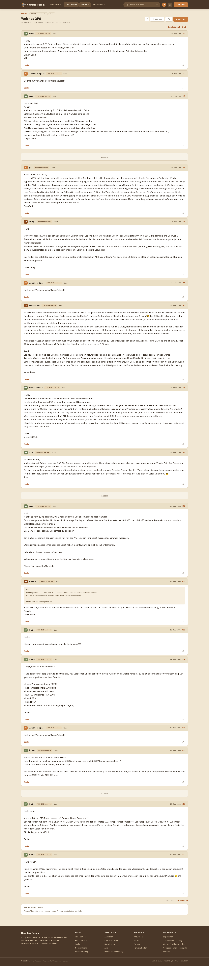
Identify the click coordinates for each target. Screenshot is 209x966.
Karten (136, 940)
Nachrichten (109, 944)
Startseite (54, 4)
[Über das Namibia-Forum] (23, 4)
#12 (183, 630)
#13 (183, 659)
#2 (184, 73)
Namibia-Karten (140, 948)
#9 (184, 452)
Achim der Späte (37, 73)
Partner (137, 944)
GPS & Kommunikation (38, 14)
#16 (183, 804)
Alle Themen (71, 4)
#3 (184, 96)
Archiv (52, 14)
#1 (184, 33)
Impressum (168, 937)
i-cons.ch (65, 961)
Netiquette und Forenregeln (175, 948)
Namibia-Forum (36, 4)
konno (32, 750)
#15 (183, 750)
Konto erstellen (111, 940)
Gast (31, 33)
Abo (106, 948)
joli (30, 167)
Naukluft (33, 581)
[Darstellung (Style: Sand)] (170, 5)
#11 (183, 581)
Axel (31, 452)
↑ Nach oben (182, 900)
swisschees (34, 305)
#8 (184, 387)
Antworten (181, 19)
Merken (157, 19)
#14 (183, 727)
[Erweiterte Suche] (157, 5)
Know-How (98, 4)
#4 (184, 167)
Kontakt (166, 951)
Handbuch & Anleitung (113, 951)
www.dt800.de (36, 388)
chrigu (32, 221)
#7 (184, 305)
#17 (183, 854)
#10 (183, 506)
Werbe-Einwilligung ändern (174, 944)
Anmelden (181, 4)
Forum (84, 4)
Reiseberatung (81, 951)
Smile (32, 630)
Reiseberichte (81, 940)
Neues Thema (81, 948)
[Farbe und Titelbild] (168, 19)
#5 (184, 221)
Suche (77, 944)
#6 (184, 283)
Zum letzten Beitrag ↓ (178, 27)
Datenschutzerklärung (172, 940)
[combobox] (141, 4)
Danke (26, 65)
